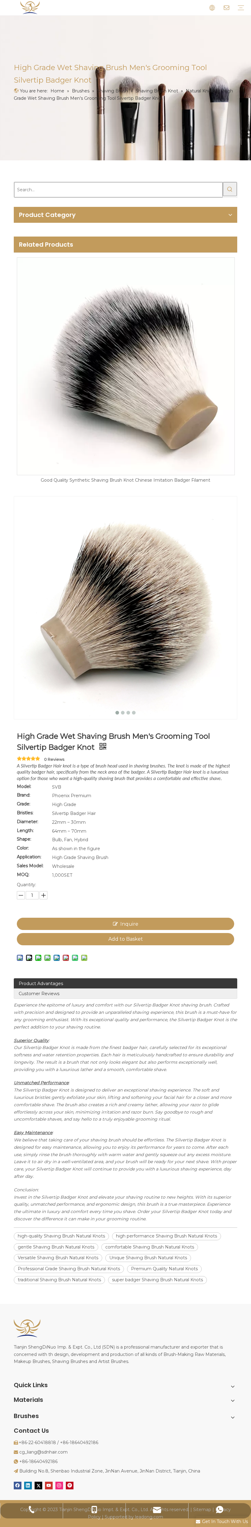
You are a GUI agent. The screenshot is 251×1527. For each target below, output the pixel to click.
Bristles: (25, 813)
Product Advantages (41, 983)
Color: (23, 848)
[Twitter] (38, 1485)
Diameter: (27, 821)
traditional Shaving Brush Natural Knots (59, 1279)
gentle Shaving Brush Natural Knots (56, 1247)
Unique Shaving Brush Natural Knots (148, 1257)
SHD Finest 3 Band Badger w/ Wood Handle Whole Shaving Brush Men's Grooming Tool (125, 480)
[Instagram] (59, 1485)
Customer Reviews (39, 993)
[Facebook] (17, 1485)
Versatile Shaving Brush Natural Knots (58, 1257)
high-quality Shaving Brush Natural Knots (61, 1236)
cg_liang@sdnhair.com (43, 1452)
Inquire (129, 924)
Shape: (24, 839)
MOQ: (23, 874)
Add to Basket (125, 939)
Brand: (23, 795)
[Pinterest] (69, 1485)
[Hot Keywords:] (230, 189)
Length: (25, 830)
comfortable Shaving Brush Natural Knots (149, 1247)
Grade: (23, 804)
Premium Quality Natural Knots (164, 1268)
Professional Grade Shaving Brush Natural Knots (69, 1268)
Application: (29, 857)
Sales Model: (30, 865)
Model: (24, 786)
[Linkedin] (28, 1485)
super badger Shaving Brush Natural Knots (157, 1279)
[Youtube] (49, 1485)
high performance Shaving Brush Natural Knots (166, 1236)
